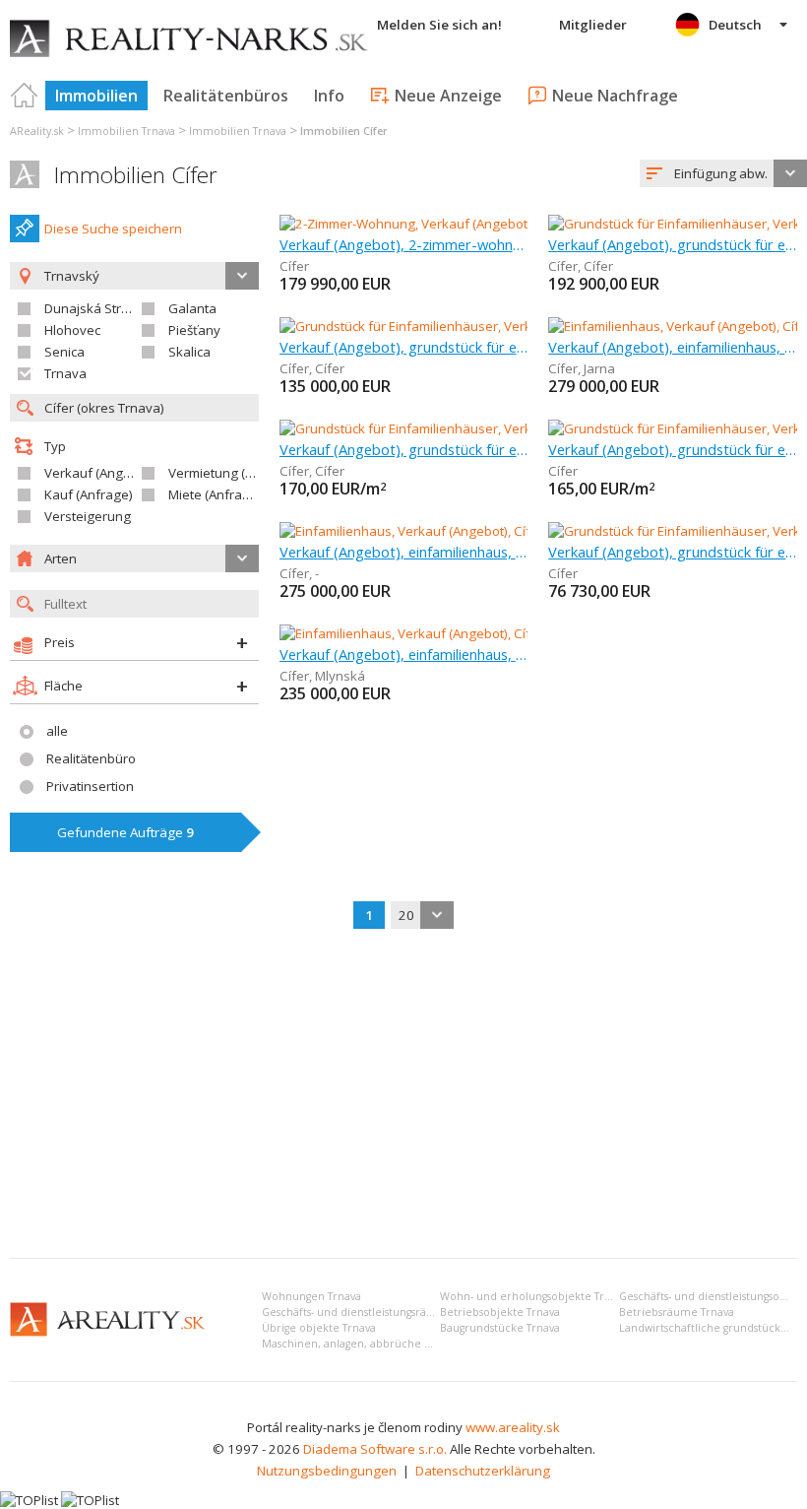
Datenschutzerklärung (482, 1470)
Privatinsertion (90, 786)
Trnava (65, 373)
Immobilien (96, 95)
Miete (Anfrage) (215, 494)
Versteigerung (87, 516)
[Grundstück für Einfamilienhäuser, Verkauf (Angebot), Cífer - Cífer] (476, 326)
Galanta (192, 308)
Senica (64, 352)
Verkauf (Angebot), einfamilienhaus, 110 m (403, 551)
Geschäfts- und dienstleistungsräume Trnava (374, 1312)
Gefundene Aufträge (125, 832)
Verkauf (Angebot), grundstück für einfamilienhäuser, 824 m (672, 244)
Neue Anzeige (448, 95)
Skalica (189, 352)
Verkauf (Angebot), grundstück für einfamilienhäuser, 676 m (403, 347)
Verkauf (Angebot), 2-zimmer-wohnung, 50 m (403, 244)
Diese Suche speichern (113, 228)
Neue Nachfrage (615, 95)
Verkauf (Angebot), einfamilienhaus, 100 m (403, 654)
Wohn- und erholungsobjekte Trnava (534, 1296)
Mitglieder (593, 24)
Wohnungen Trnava (311, 1296)
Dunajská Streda (94, 308)
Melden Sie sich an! (439, 24)
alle (57, 731)
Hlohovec (72, 330)
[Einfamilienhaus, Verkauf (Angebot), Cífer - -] (410, 531)
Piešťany (194, 330)
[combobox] (723, 173)
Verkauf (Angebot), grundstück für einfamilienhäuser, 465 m (672, 449)
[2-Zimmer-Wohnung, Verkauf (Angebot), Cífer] (415, 223)
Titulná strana (24, 95)
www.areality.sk (513, 1427)
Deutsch (735, 24)
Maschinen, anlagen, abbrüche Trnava (360, 1343)
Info (329, 95)
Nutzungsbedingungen (327, 1470)
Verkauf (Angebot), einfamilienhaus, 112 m (672, 347)
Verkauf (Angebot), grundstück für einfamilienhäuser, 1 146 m (403, 449)
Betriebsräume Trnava (676, 1312)
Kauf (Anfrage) (88, 494)
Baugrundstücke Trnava (500, 1328)
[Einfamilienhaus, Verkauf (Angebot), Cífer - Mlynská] (433, 633)
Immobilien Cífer (135, 175)
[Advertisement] (403, 1095)
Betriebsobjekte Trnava (500, 1312)
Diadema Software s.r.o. (375, 1449)
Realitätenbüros (225, 95)
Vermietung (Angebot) (234, 473)
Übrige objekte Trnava (319, 1328)
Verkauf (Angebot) (99, 473)
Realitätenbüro (91, 758)
